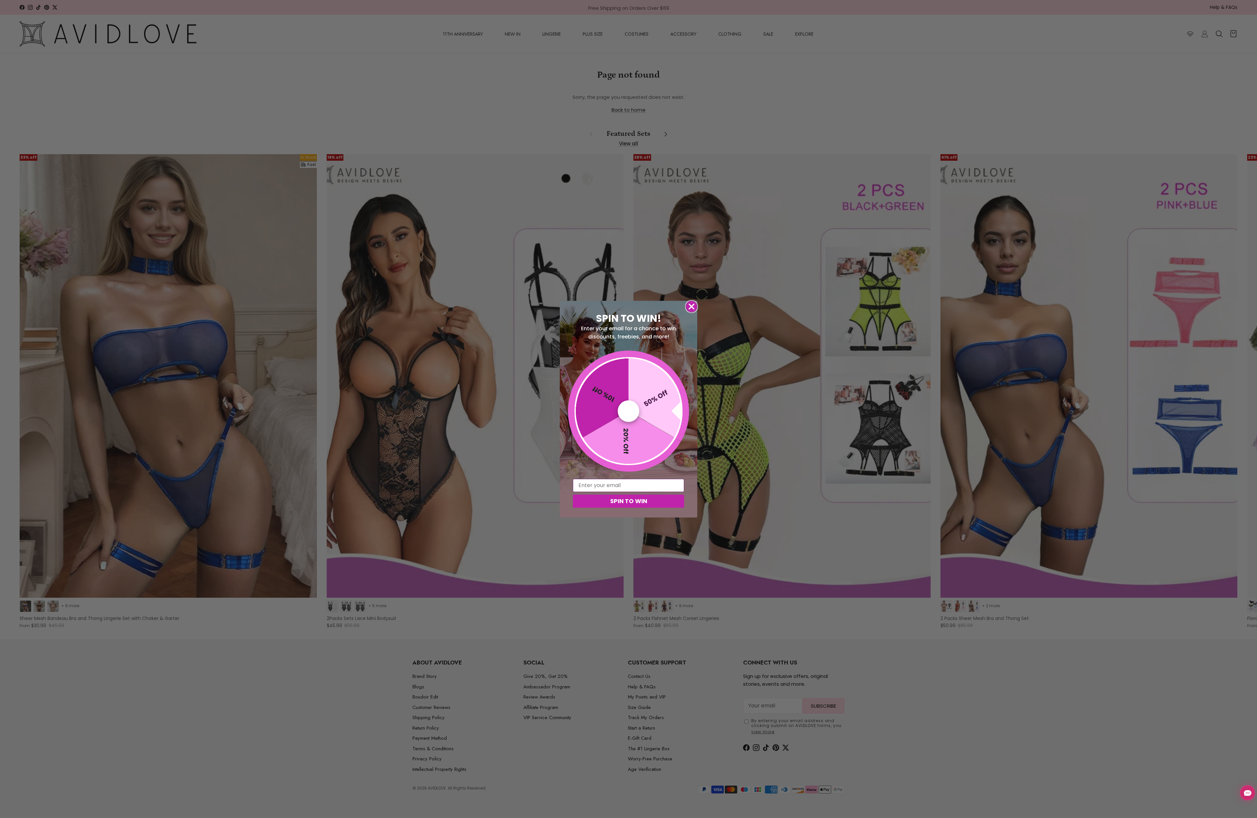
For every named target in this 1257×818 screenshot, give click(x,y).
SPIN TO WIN (628, 501)
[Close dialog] (691, 306)
